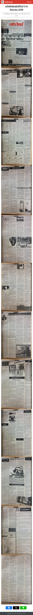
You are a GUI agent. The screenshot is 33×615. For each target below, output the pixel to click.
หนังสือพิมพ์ (7, 13)
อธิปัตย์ (12, 13)
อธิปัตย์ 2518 (17, 13)
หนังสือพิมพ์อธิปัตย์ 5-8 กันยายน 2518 (16, 8)
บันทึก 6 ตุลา (9, 2)
